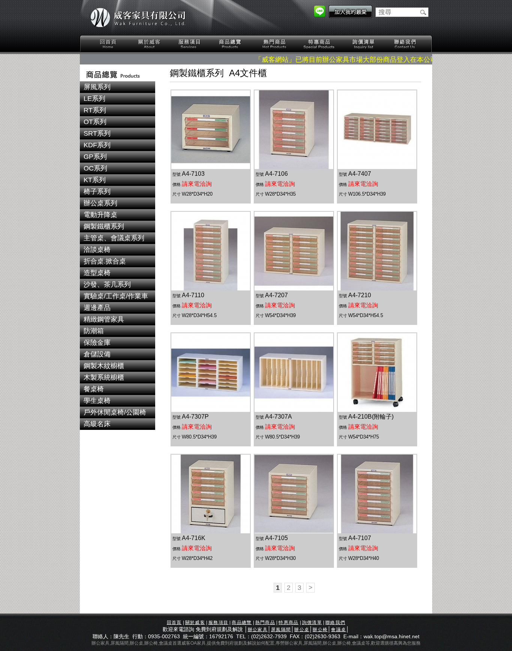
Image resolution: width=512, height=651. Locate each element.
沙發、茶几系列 (107, 284)
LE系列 (94, 98)
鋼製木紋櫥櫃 (104, 366)
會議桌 (338, 629)
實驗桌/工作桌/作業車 (116, 296)
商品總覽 (230, 44)
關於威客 (149, 44)
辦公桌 (301, 629)
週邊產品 (97, 307)
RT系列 (95, 110)
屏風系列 (97, 87)
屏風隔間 (281, 629)
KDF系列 (97, 145)
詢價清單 (363, 44)
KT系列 (95, 180)
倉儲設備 (97, 354)
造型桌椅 (97, 273)
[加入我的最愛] (350, 15)
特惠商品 (319, 44)
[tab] (117, 87)
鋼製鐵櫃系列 (104, 226)
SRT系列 (97, 133)
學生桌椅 (97, 400)
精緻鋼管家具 (104, 319)
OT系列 (95, 122)
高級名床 (97, 424)
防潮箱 (94, 331)
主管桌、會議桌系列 (114, 238)
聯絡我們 (404, 44)
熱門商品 (274, 44)
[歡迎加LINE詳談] (319, 14)
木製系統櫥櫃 (104, 377)
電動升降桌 (100, 214)
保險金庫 (97, 342)
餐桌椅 (94, 389)
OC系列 (95, 168)
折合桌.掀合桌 (105, 261)
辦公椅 (320, 629)
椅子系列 (97, 191)
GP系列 (95, 156)
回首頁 (108, 44)
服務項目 (190, 44)
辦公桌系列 (100, 203)
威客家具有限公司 (138, 17)
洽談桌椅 (97, 249)
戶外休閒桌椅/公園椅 (115, 412)
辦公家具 (258, 629)
